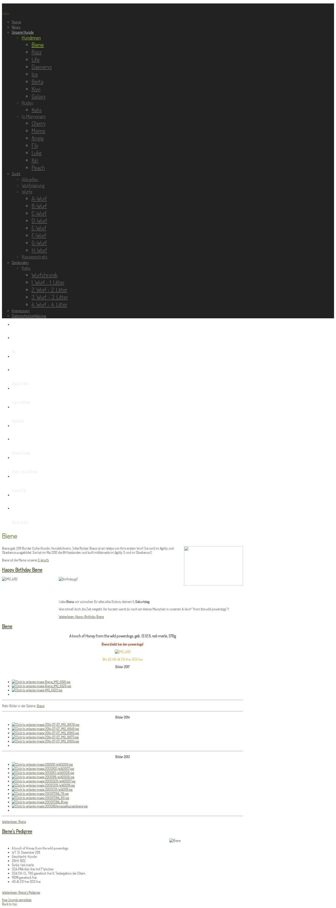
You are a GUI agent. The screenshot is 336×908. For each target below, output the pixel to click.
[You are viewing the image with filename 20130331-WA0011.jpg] (42, 789)
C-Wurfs (43, 560)
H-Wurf (39, 250)
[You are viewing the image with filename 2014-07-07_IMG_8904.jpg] (45, 741)
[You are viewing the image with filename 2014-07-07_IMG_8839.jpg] (45, 724)
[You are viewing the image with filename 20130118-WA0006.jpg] (43, 777)
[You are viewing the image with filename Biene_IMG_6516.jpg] (41, 682)
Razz (36, 52)
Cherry (38, 123)
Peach (38, 167)
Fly (34, 145)
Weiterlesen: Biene (14, 822)
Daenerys (41, 66)
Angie (37, 138)
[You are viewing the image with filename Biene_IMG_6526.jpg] (41, 686)
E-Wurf (38, 228)
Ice (34, 74)
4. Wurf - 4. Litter (49, 304)
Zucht (16, 173)
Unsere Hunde (23, 32)
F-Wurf (38, 235)
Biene (37, 44)
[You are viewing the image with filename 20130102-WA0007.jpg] (43, 768)
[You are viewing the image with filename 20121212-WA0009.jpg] (42, 764)
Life (35, 59)
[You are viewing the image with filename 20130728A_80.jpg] (40, 798)
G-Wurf (39, 242)
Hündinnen (31, 38)
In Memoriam (34, 116)
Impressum (21, 310)
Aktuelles (30, 179)
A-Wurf (39, 198)
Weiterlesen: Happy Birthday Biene (81, 617)
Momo (38, 130)
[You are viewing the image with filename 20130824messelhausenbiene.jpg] (50, 806)
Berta (37, 81)
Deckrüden (20, 262)
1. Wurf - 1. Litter (47, 282)
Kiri (34, 160)
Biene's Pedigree (17, 831)
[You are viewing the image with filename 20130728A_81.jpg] (40, 802)
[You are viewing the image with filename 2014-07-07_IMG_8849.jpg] (45, 729)
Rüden (27, 103)
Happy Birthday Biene (22, 569)
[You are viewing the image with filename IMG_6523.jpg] (37, 690)
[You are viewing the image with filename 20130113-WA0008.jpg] (43, 773)
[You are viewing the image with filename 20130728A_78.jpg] (40, 793)
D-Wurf (39, 220)
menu (6, 13)
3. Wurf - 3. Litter (49, 297)
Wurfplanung (33, 185)
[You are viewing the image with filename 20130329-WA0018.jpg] (43, 785)
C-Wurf (39, 213)
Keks (36, 109)
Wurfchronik (44, 274)
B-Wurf (39, 205)
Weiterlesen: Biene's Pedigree (21, 892)
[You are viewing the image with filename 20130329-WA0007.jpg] (43, 781)
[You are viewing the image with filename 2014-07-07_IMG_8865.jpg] (45, 733)
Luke (36, 152)
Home (16, 21)
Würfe (27, 192)
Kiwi (35, 88)
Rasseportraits (34, 257)
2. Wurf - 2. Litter (49, 289)
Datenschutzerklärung (29, 315)
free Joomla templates (16, 900)
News (16, 26)
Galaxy (38, 96)
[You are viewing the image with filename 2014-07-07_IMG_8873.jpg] (45, 737)
